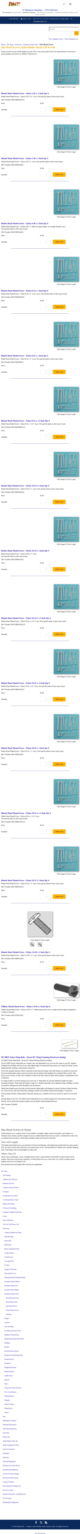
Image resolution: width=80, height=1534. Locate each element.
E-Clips (6, 1265)
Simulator (6, 1453)
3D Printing (7, 1175)
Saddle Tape (8, 1376)
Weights (7, 1400)
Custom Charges (8, 1482)
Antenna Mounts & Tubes (12, 1232)
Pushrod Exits (9, 1359)
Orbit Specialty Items (10, 1429)
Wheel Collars (9, 1404)
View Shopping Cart (71, 39)
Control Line (8, 1257)
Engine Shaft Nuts (10, 1269)
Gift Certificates (8, 1220)
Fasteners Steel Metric (11, 1290)
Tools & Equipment (9, 1461)
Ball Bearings (8, 1236)
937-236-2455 (14, 19)
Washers (8, 1314)
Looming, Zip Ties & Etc (12, 1331)
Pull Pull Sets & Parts (11, 1351)
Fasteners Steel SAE (11, 1286)
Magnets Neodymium (11, 1335)
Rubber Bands (9, 1371)
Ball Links (7, 1241)
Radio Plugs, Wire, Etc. (10, 1441)
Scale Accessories (8, 1449)
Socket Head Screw (12, 1310)
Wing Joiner (8, 1408)
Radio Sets (6, 1437)
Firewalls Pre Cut (10, 1273)
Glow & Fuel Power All (11, 1224)
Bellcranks (7, 1245)
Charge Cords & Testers (11, 1187)
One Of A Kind (8, 1490)
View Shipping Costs (55, 39)
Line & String (8, 1326)
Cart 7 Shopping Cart (40, 1533)
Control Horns (9, 1253)
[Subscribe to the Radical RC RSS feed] (46, 1522)
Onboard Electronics (9, 1425)
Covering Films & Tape (10, 1200)
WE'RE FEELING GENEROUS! (14, 1494)
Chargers (6, 1192)
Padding (7, 1343)
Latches (6, 1322)
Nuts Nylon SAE (11, 1302)
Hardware (6, 1228)
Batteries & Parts (8, 1183)
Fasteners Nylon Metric (12, 1281)
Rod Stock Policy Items (10, 1478)
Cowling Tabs (9, 1261)
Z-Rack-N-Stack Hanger (11, 1474)
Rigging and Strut (10, 1367)
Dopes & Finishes (9, 1204)
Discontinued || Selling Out (12, 1486)
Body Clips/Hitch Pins (11, 1249)
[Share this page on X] (41, 1522)
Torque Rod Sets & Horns (13, 1388)
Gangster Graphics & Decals (12, 1212)
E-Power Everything (9, 1208)
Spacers (6, 1380)
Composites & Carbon (10, 1196)
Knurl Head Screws (12, 1298)
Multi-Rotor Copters (9, 1420)
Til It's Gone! (7, 1498)
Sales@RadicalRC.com (40, 21)
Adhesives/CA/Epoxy (10, 1179)
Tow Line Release (10, 1392)
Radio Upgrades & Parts (11, 1445)
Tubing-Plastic (9, 1396)
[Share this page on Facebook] (36, 1522)
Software (6, 1457)
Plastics (6, 1347)
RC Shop (4, 1171)
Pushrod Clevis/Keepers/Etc (13, 1355)
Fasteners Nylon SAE (11, 1294)
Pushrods (7, 1363)
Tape (6, 1384)
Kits (4, 1416)
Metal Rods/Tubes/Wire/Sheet (14, 1339)
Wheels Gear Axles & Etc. (11, 1465)
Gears (5, 1216)
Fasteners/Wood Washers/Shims (14, 1277)
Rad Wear (6, 1433)
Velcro (6, 1412)
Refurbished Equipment (10, 1502)
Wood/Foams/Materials (10, 1470)
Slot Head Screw (11, 1306)
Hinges (6, 1318)
